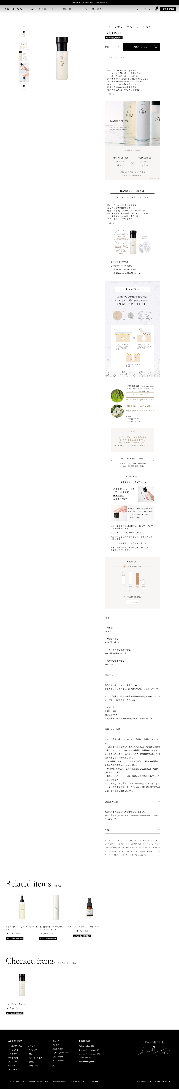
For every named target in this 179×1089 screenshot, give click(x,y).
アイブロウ (12, 1062)
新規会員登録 (168, 9)
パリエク (31, 1046)
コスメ (31, 1054)
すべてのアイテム (15, 1046)
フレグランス (13, 1069)
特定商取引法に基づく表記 (38, 1081)
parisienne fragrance (87, 1062)
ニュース (83, 9)
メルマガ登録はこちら (61, 1060)
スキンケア (32, 1050)
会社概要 (95, 1081)
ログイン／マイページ (61, 1053)
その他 (31, 1062)
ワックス (11, 1066)
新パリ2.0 (96, 9)
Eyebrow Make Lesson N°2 (89, 1054)
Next (24, 91)
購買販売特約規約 (59, 1081)
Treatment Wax (85, 1058)
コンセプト (57, 1045)
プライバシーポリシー (16, 1081)
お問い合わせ (58, 1057)
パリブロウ (12, 1054)
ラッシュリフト (14, 1050)
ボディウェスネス (35, 1058)
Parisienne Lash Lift (86, 1046)
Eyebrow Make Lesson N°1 (89, 1050)
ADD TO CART (142, 47)
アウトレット (33, 1066)
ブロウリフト (13, 1058)
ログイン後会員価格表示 (113, 38)
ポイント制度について (79, 1081)
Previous (24, 26)
